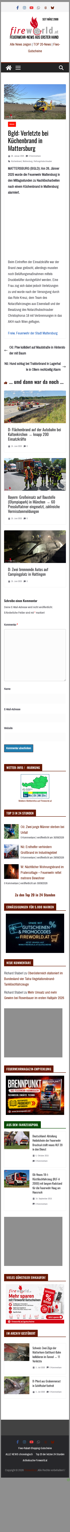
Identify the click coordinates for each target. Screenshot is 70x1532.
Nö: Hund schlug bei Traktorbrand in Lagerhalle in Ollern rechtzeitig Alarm (32, 367)
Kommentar (11, 624)
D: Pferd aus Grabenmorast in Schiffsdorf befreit (46, 1383)
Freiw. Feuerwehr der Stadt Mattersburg (33, 333)
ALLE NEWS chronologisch (19, 1454)
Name (7, 689)
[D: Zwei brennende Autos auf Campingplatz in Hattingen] (35, 533)
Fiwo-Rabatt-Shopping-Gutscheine (35, 1448)
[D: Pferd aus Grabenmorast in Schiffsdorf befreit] (16, 1387)
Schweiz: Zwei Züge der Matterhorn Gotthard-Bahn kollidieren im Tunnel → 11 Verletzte (46, 1354)
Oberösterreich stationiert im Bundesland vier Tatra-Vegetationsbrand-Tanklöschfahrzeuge (33, 978)
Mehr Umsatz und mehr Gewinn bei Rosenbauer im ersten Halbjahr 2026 (34, 995)
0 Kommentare (35, 156)
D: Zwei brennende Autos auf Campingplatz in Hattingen (28, 571)
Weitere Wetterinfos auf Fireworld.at (35, 801)
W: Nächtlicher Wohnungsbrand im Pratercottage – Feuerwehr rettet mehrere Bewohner (42, 872)
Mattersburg (27, 161)
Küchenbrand (16, 161)
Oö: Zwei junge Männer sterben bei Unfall (42, 830)
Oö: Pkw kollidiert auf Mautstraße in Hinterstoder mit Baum (37, 350)
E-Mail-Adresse (12, 709)
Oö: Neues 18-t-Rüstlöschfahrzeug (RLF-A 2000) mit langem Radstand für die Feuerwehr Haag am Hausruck (47, 1183)
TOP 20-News (42, 44)
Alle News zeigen (20, 44)
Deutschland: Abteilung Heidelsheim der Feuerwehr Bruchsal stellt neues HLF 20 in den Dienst (47, 1142)
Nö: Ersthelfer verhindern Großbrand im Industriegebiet (39, 850)
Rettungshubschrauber (43, 161)
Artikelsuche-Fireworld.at (35, 1460)
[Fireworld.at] (8, 67)
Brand (12, 124)
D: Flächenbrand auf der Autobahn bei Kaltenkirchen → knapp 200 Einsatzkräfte (34, 434)
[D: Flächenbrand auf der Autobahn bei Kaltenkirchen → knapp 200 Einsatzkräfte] (35, 393)
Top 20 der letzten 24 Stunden (50, 1454)
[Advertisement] (33, 1032)
